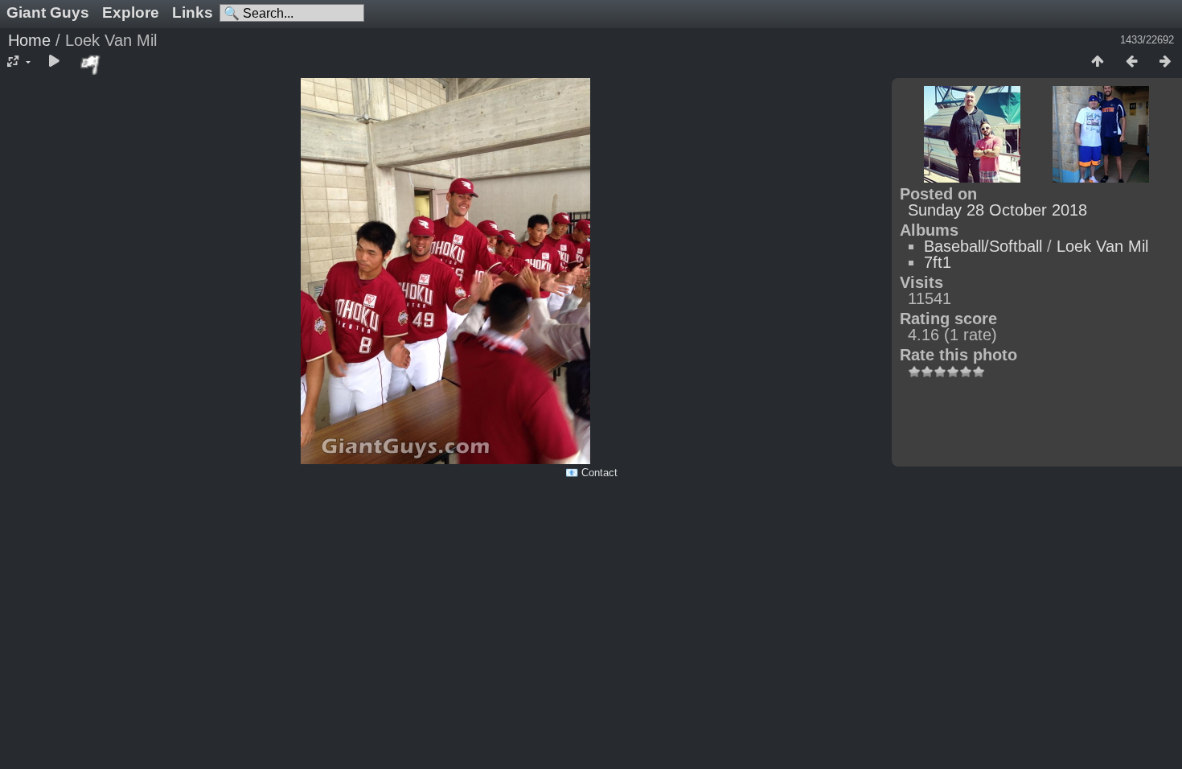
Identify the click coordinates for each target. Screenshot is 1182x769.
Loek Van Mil (1102, 246)
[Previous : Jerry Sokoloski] (1131, 62)
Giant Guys (47, 12)
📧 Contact (591, 473)
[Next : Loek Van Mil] (1165, 62)
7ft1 (937, 262)
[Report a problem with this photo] (91, 64)
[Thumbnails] (1097, 62)
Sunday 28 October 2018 (997, 210)
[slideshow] (54, 62)
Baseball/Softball (983, 246)
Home (29, 40)
